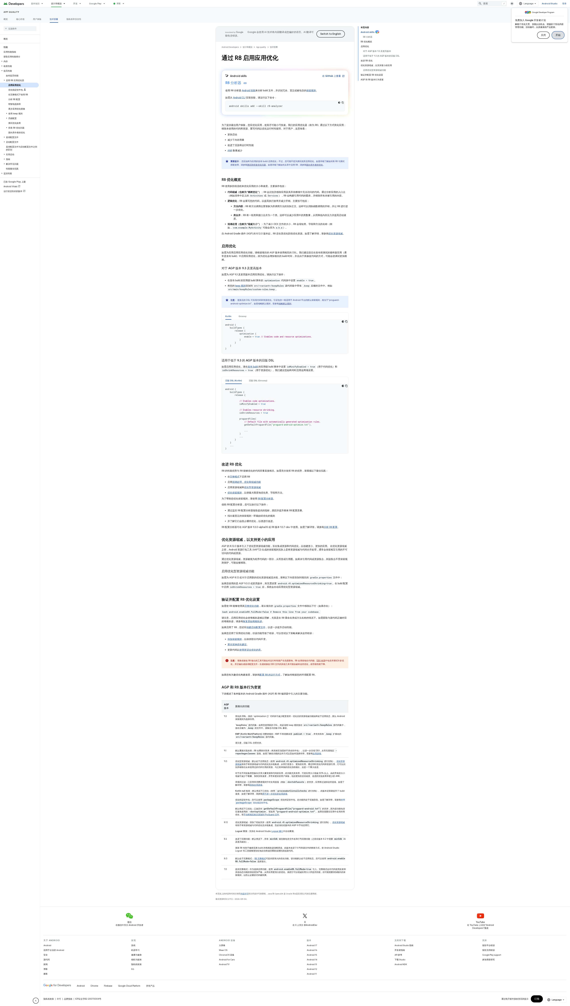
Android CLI (239, 97)
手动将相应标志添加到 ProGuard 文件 (261, 814)
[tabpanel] (285, 337)
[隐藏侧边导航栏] (36, 1001)
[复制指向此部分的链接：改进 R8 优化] (245, 464)
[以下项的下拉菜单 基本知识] (43, 3)
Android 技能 (248, 90)
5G (132, 969)
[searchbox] (20, 28)
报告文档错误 (488, 950)
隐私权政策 (136, 964)
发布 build (253, 366)
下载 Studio (400, 959)
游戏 (133, 945)
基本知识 (35, 3)
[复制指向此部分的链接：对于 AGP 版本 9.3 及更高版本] (265, 268)
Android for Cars (227, 959)
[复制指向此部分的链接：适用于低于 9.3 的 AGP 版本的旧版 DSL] (277, 360)
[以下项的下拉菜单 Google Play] (106, 3)
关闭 (543, 35)
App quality (11, 12)
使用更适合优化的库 (250, 649)
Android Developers (230, 47)
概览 (6, 19)
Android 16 (312, 950)
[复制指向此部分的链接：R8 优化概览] (244, 180)
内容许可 (244, 893)
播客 (45, 973)
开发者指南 (400, 950)
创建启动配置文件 (255, 627)
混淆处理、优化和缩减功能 (246, 482)
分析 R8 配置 (330, 527)
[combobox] (492, 3)
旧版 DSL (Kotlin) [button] (233, 380)
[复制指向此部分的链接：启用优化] (239, 246)
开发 (75, 3)
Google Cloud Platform (129, 986)
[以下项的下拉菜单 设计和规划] (66, 3)
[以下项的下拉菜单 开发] (81, 3)
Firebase (108, 986)
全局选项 (317, 753)
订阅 (536, 998)
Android (47, 945)
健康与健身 (136, 955)
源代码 (46, 959)
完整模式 (234, 476)
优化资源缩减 (335, 233)
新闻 (45, 964)
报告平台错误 (488, 945)
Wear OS (223, 950)
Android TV (224, 964)
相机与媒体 (136, 959)
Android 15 (312, 955)
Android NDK (401, 964)
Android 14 (312, 959)
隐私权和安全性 (73, 19)
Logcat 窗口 (277, 831)
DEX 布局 (321, 660)
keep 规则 (240, 285)
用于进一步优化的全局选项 (274, 794)
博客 (119, 3)
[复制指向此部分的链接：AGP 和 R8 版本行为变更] (264, 687)
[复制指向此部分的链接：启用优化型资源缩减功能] (257, 571)
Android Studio (550, 3)
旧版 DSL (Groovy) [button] (258, 380)
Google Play (95, 3)
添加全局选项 (256, 785)
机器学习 (135, 950)
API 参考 (398, 955)
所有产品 (150, 986)
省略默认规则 (285, 303)
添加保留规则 (235, 639)
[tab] (228, 316)
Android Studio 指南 (404, 945)
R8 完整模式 (260, 858)
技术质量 (54, 19)
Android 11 (312, 973)
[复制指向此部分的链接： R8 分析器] (245, 83)
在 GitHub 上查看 (333, 76)
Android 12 (312, 969)
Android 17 (312, 945)
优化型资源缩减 (252, 487)
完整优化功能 (252, 606)
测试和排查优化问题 (256, 165)
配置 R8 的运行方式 (270, 674)
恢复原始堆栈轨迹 (252, 621)
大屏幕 (222, 945)
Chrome (94, 986)
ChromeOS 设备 (226, 955)
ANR (230, 150)
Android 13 (312, 964)
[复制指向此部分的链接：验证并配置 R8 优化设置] (263, 600)
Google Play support (491, 955)
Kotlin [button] (228, 316)
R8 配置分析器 (265, 498)
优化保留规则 (235, 492)
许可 (59, 999)
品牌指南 (68, 999)
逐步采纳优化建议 (237, 644)
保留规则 (311, 90)
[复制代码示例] (343, 102)
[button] (19, 61)
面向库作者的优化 (314, 165)
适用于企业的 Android (53, 950)
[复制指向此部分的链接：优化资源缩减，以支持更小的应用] (278, 540)
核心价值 (20, 19)
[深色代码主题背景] (339, 102)
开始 (558, 35)
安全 (45, 955)
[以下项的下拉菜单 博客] (125, 3)
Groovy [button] (243, 316)
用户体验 (37, 19)
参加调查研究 (488, 959)
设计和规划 (56, 3)
